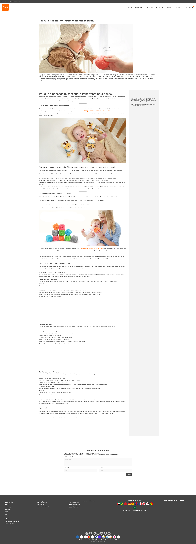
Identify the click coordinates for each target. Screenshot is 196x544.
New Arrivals (139, 7)
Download (7, 509)
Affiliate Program (9, 502)
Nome (66, 468)
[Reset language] (134, 511)
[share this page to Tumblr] (155, 491)
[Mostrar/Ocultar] (140, 110)
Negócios (7, 504)
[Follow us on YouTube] (98, 533)
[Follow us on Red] (101, 533)
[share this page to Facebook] (142, 491)
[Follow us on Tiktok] (87, 533)
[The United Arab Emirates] (118, 503)
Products (149, 7)
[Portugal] (151, 503)
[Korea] (147, 503)
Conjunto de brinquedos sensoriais (91, 248)
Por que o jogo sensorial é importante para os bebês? (32, 13)
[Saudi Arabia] (134, 507)
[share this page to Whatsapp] (130, 491)
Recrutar (7, 512)
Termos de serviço (110, 454)
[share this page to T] (152, 491)
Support (169, 7)
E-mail (102, 468)
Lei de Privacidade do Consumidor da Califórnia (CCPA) (82, 501)
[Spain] (132, 503)
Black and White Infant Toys (12, 521)
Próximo (122, 423)
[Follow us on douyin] (105, 533)
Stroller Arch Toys (9, 523)
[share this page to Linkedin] (146, 491)
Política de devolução (42, 502)
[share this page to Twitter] (139, 491)
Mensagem (68, 457)
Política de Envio (41, 504)
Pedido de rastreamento (43, 506)
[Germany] (129, 503)
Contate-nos (8, 507)
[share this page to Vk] (149, 491)
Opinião (6, 511)
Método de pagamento (42, 501)
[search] (187, 7)
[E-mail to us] (127, 491)
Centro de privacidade (74, 504)
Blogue (178, 7)
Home (130, 7)
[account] (190, 7)
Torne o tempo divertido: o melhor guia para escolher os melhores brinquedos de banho (85, 426)
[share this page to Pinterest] (133, 491)
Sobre (9, 501)
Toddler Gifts (159, 7)
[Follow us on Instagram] (94, 533)
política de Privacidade (98, 454)
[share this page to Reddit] (136, 491)
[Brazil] (121, 503)
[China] (125, 503)
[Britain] (136, 503)
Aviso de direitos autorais (75, 502)
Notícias (12, 13)
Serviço (6, 514)
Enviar (129, 475)
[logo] (5, 7)
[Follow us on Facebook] (90, 533)
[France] (140, 503)
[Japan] (143, 503)
